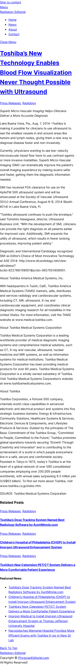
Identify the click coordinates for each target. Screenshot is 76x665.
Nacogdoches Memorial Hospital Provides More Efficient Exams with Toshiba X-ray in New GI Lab (41, 635)
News (12, 24)
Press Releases (10, 103)
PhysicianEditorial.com (33, 657)
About (12, 29)
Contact (13, 34)
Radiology (29, 103)
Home (12, 19)
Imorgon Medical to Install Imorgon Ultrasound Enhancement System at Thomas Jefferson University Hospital (40, 620)
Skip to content (10, 2)
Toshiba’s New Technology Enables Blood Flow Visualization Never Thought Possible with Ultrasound (36, 72)
